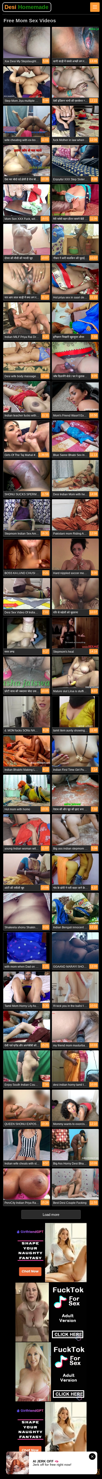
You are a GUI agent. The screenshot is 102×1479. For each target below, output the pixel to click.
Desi (26, 7)
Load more (51, 1215)
